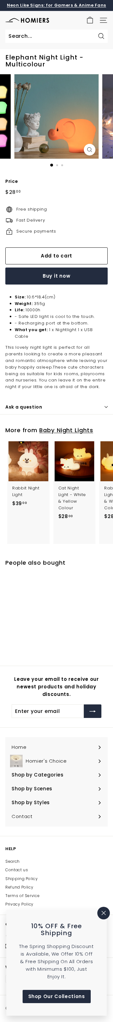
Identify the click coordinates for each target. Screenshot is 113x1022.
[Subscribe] (92, 711)
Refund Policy (19, 887)
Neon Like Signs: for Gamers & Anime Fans (56, 5)
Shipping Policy (21, 878)
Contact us (16, 869)
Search (12, 861)
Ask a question (23, 407)
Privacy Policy (19, 904)
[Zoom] (89, 149)
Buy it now (57, 276)
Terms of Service (22, 895)
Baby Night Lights (66, 430)
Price (11, 181)
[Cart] (90, 20)
